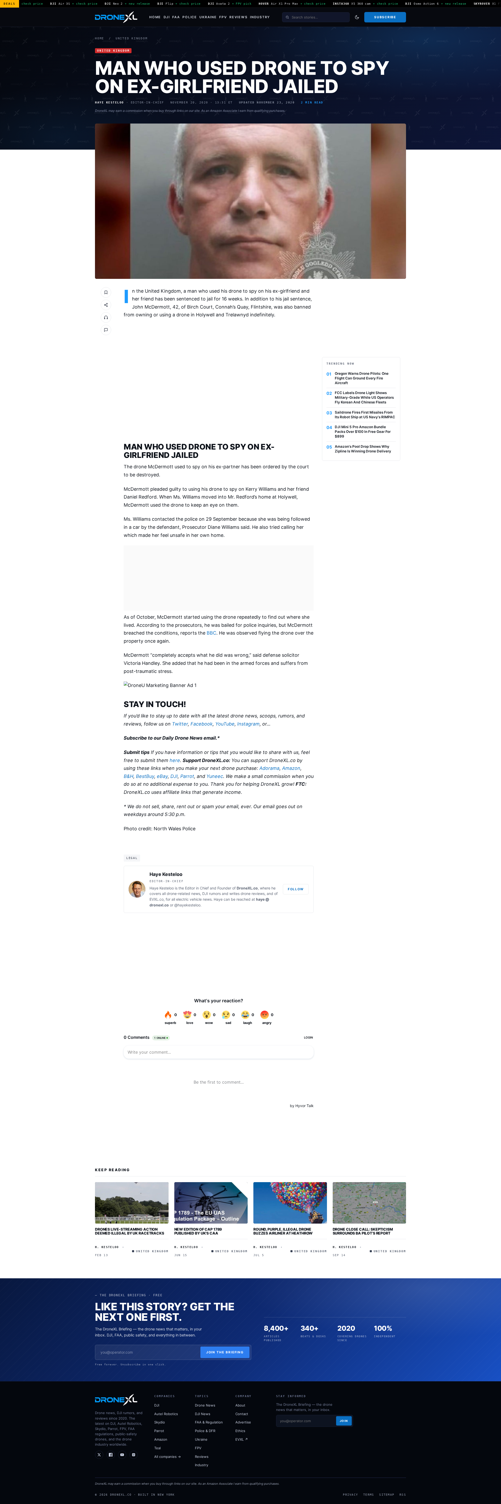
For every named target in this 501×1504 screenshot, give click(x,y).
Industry (260, 17)
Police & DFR (205, 1431)
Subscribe (385, 17)
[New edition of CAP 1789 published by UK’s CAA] (211, 1202)
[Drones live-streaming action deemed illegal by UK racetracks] (132, 1202)
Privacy (350, 1494)
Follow (296, 889)
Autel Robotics (166, 1414)
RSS (402, 1494)
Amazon (291, 768)
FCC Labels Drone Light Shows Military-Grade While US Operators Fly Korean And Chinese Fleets (364, 397)
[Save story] (106, 292)
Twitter (180, 724)
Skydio (159, 1422)
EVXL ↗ (241, 1439)
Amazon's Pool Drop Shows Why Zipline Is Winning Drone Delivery (363, 448)
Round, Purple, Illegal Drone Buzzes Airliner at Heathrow (283, 1231)
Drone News (205, 1405)
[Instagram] (133, 1455)
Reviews (238, 17)
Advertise (243, 1422)
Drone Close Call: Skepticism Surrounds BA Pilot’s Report (363, 1231)
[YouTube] (122, 1455)
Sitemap (386, 1494)
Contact (241, 1414)
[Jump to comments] (106, 330)
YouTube (225, 724)
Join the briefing (225, 1352)
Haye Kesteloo (166, 874)
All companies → (167, 1456)
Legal (132, 858)
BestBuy (145, 776)
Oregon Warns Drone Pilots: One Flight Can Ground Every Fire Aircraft (362, 378)
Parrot (187, 776)
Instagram (248, 724)
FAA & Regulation (209, 1422)
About (240, 1405)
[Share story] (106, 305)
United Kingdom (132, 38)
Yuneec (214, 776)
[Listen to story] (106, 317)
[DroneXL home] (116, 17)
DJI (167, 17)
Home (155, 17)
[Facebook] (110, 1455)
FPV (223, 17)
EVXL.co (157, 899)
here (175, 760)
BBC (211, 633)
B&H (128, 776)
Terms (368, 1494)
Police (189, 17)
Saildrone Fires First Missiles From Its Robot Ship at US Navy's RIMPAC (365, 414)
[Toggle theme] (357, 17)
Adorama (269, 768)
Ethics (240, 1431)
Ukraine (208, 17)
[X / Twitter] (99, 1455)
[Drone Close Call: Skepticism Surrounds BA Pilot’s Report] (369, 1202)
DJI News (202, 1414)
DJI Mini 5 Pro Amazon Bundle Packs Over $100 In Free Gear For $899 (363, 431)
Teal (157, 1448)
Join (344, 1421)
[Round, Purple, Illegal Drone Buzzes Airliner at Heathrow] (290, 1202)
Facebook (201, 724)
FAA (176, 17)
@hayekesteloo (187, 905)
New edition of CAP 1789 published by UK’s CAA (198, 1231)
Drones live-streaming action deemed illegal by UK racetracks (129, 1231)
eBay (162, 776)
